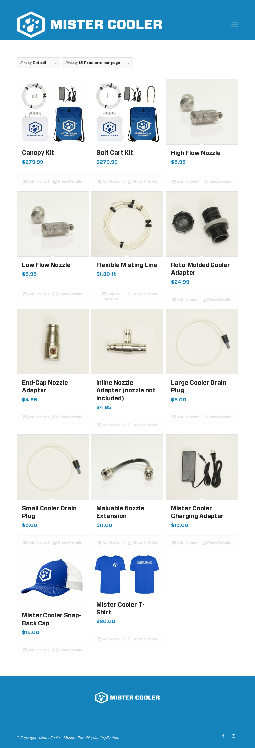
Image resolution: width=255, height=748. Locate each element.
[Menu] (234, 25)
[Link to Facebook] (223, 736)
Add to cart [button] (38, 182)
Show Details (69, 182)
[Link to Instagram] (233, 736)
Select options (111, 296)
